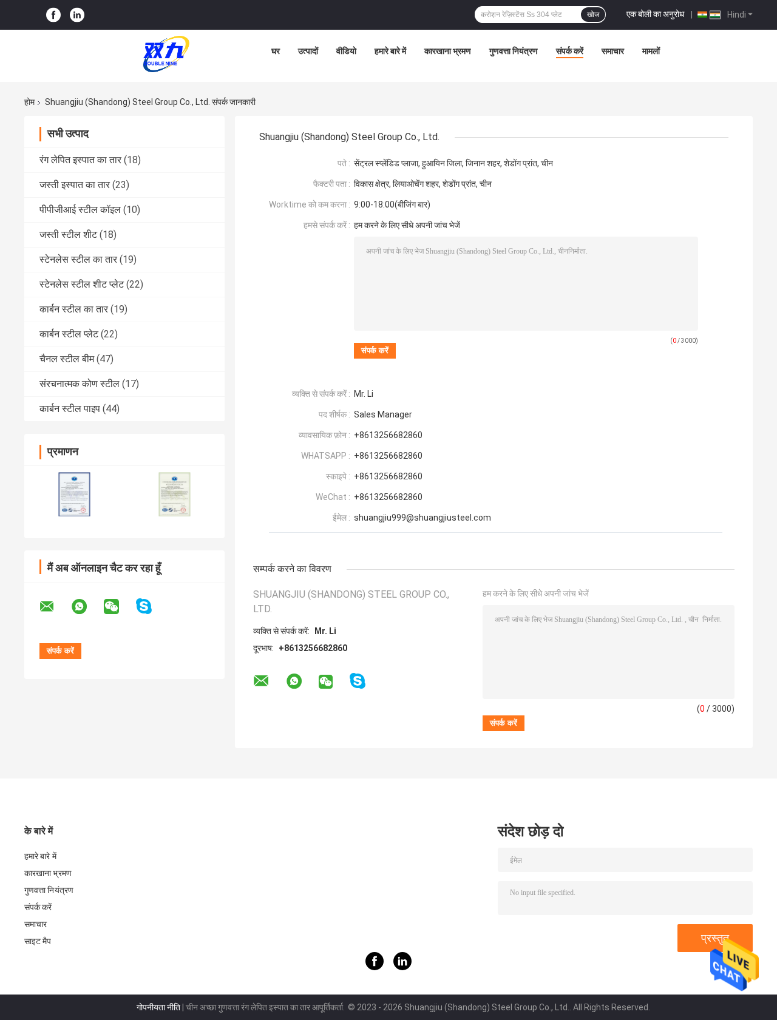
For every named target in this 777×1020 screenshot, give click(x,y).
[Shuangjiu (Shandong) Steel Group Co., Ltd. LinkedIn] (77, 14)
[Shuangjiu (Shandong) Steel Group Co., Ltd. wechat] (119, 606)
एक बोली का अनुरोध (655, 14)
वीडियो (346, 51)
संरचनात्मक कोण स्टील (79, 384)
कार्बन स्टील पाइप (69, 408)
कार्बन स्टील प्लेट (68, 334)
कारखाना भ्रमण (447, 51)
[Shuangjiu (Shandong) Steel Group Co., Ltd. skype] (151, 606)
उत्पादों (308, 51)
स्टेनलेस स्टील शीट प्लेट (81, 284)
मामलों (651, 51)
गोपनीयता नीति (158, 1007)
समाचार (613, 51)
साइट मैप (38, 941)
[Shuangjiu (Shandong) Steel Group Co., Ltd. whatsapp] (87, 606)
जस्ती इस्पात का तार (74, 185)
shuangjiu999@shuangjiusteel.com (422, 517)
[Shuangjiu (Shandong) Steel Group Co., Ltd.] (166, 54)
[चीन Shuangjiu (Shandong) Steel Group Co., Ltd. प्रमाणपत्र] (74, 494)
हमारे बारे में (390, 51)
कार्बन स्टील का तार (73, 309)
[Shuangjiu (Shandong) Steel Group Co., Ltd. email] (54, 606)
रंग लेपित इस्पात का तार (80, 160)
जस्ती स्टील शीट (68, 234)
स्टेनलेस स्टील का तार (78, 259)
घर (275, 51)
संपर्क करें (569, 51)
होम (29, 102)
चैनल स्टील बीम (66, 359)
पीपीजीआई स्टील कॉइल (80, 209)
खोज (593, 14)
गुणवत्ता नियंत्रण (513, 51)
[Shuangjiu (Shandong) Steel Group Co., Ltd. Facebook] (53, 14)
